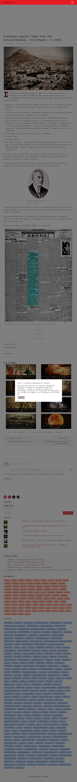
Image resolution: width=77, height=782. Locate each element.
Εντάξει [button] (21, 397)
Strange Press (8, 2)
